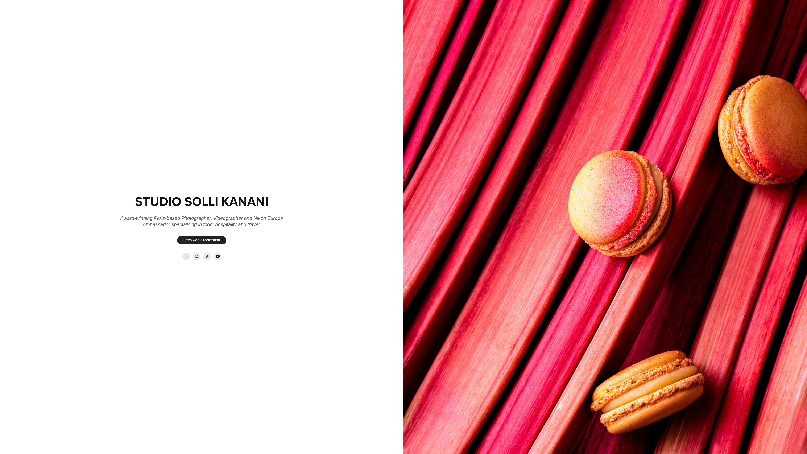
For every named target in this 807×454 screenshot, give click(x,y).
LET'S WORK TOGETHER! (201, 240)
